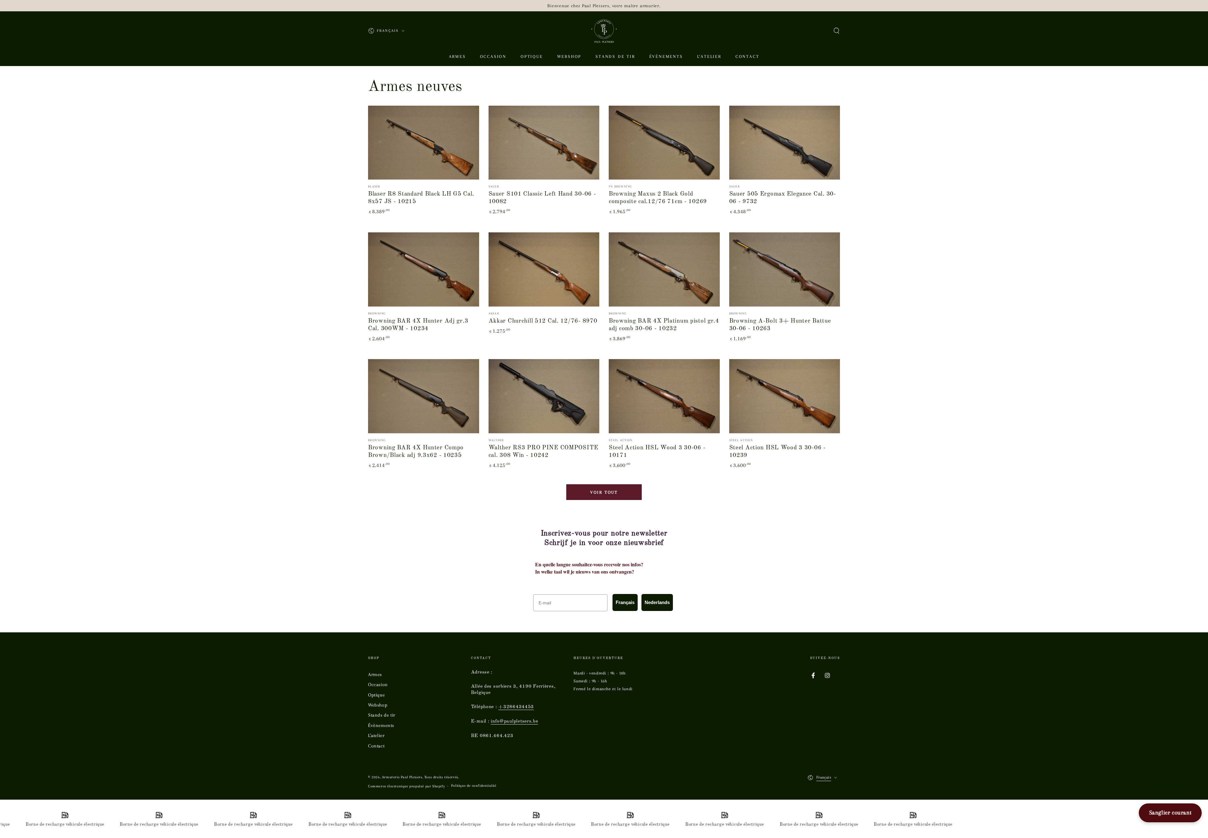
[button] (836, 31)
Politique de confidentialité (473, 786)
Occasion (378, 684)
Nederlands (657, 602)
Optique (376, 695)
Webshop (377, 705)
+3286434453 (516, 706)
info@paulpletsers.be (514, 721)
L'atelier (376, 735)
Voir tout (604, 492)
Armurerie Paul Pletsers (402, 777)
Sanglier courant (1170, 812)
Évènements (381, 725)
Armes (375, 674)
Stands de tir (381, 715)
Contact (376, 746)
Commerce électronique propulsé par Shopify (406, 786)
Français (625, 602)
